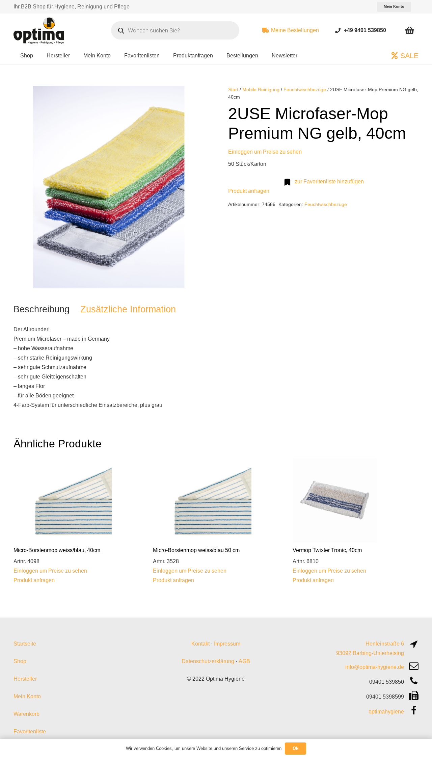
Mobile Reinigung (260, 89)
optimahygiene (386, 711)
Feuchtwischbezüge (305, 89)
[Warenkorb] (409, 30)
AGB (244, 661)
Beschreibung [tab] (42, 309)
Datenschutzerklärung (208, 661)
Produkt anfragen (248, 191)
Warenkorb (26, 714)
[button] (193, 96)
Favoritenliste (30, 731)
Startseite (25, 644)
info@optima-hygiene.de (374, 667)
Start (233, 89)
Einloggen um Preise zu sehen (265, 152)
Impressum (227, 644)
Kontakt (200, 644)
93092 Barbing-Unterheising (370, 653)
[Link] (338, 30)
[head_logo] (39, 30)
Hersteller (25, 679)
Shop (20, 661)
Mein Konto (27, 696)
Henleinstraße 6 (385, 644)
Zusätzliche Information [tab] (128, 309)
